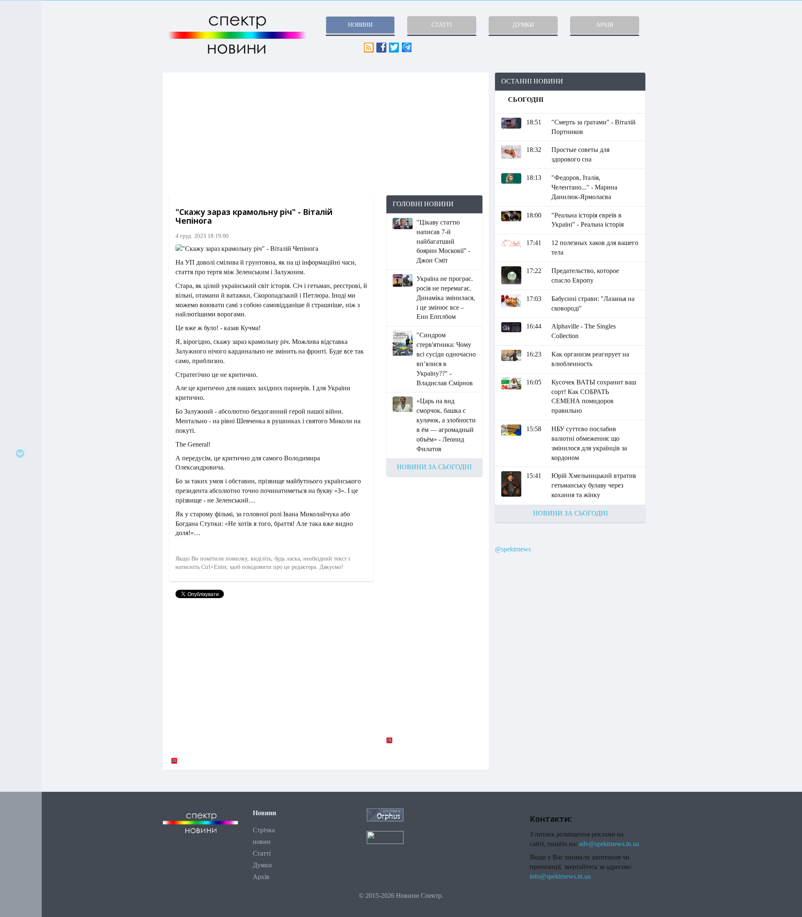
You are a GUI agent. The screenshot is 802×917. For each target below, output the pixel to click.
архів (604, 25)
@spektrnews (513, 549)
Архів (261, 876)
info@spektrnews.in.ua (560, 876)
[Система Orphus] (385, 814)
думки (523, 25)
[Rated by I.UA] (385, 836)
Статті (262, 853)
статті (441, 25)
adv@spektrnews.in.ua (609, 843)
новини (360, 25)
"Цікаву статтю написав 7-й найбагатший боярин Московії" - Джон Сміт (443, 241)
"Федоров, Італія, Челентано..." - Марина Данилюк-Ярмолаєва (584, 187)
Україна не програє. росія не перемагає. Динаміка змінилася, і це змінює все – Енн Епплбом (445, 297)
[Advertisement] (325, 134)
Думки (262, 865)
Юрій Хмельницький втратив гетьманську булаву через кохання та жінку (593, 485)
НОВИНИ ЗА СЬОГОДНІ (434, 466)
